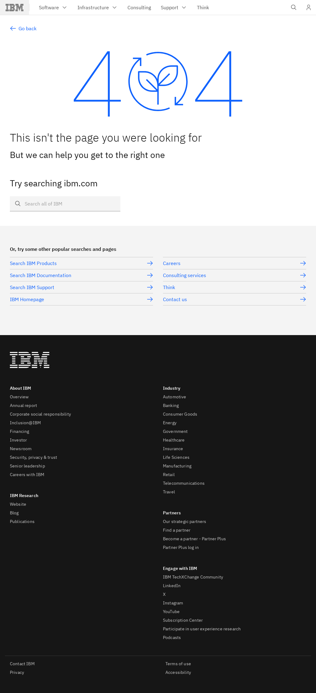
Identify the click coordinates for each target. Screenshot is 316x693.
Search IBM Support (32, 287)
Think (169, 287)
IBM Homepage (27, 299)
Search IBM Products (33, 263)
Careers (172, 263)
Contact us (175, 299)
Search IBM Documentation (40, 275)
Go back (27, 28)
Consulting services (184, 275)
